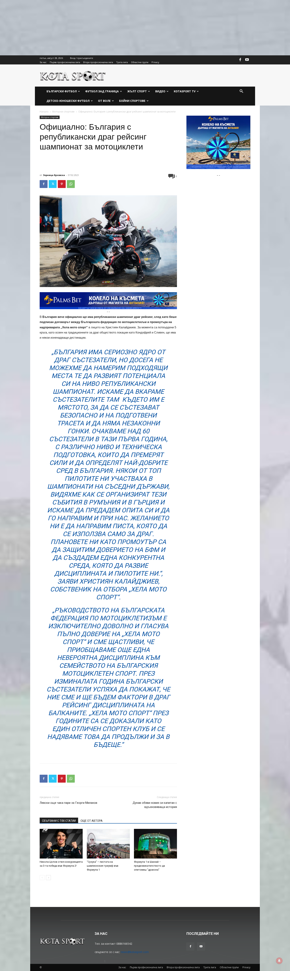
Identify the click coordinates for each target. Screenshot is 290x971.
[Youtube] (247, 60)
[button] (241, 91)
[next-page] (48, 877)
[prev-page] (42, 877)
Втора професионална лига (183, 967)
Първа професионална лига (146, 967)
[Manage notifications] (279, 961)
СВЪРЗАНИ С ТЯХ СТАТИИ (59, 820)
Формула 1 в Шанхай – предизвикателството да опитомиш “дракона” (149, 865)
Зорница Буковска (54, 175)
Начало (44, 111)
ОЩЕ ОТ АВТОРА (91, 820)
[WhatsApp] (71, 184)
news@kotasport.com (135, 952)
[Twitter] (53, 184)
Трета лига (209, 967)
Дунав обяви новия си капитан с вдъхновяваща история (155, 805)
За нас (122, 967)
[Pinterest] (62, 184)
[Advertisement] (118, 27)
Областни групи (229, 967)
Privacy (246, 967)
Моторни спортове (63, 111)
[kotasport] (73, 75)
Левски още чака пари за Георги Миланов (68, 803)
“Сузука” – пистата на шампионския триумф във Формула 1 (102, 865)
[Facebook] (240, 60)
